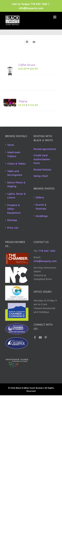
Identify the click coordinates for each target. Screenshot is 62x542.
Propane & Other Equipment (13, 208)
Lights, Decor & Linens (16, 195)
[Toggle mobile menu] (55, 17)
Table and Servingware (14, 173)
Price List (12, 227)
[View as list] (33, 42)
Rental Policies (42, 169)
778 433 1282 (38, 4)
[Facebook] (35, 337)
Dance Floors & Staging (16, 184)
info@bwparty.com (31, 8)
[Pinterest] (45, 337)
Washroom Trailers (13, 154)
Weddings (42, 216)
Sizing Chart (41, 176)
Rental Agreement (45, 149)
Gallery (40, 197)
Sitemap (12, 220)
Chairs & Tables (16, 163)
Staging (22, 101)
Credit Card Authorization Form (42, 159)
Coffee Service (26, 64)
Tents (10, 145)
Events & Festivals (41, 206)
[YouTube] (40, 337)
